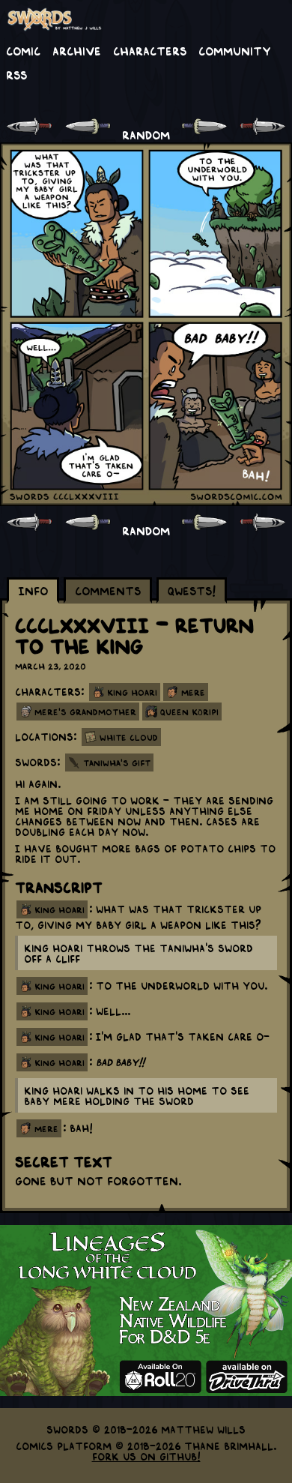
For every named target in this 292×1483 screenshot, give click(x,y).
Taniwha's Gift (116, 762)
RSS (16, 74)
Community (234, 50)
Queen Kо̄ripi (189, 711)
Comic (23, 50)
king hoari (59, 909)
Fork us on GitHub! (146, 1456)
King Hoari (132, 692)
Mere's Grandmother (85, 711)
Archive (76, 50)
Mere (193, 692)
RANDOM (146, 134)
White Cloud (129, 737)
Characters (149, 50)
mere (46, 1128)
